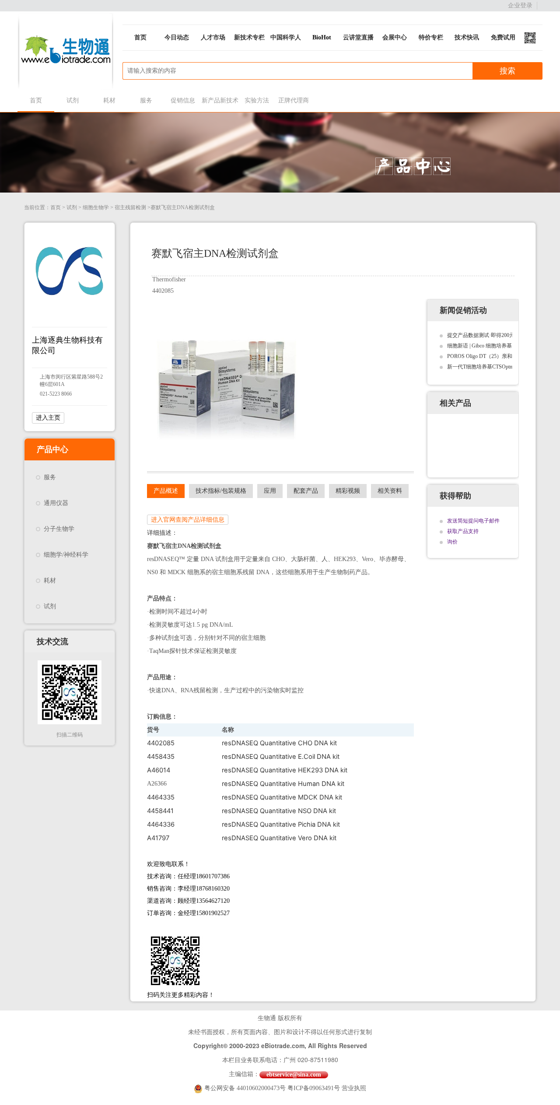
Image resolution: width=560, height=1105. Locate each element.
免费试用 (503, 37)
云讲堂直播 (358, 37)
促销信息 (183, 100)
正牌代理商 (293, 100)
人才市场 (213, 37)
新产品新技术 (220, 100)
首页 (140, 37)
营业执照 (354, 1088)
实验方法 (257, 100)
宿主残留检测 (130, 207)
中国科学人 (285, 37)
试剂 (72, 100)
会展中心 (394, 37)
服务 (146, 100)
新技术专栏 (249, 37)
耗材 (109, 100)
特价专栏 (431, 37)
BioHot (321, 37)
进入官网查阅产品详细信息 (187, 519)
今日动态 (176, 37)
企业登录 (520, 5)
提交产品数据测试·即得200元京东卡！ (491, 335)
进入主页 (48, 417)
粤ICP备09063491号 (313, 1088)
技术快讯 (467, 37)
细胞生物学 (96, 207)
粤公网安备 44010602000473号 (245, 1088)
